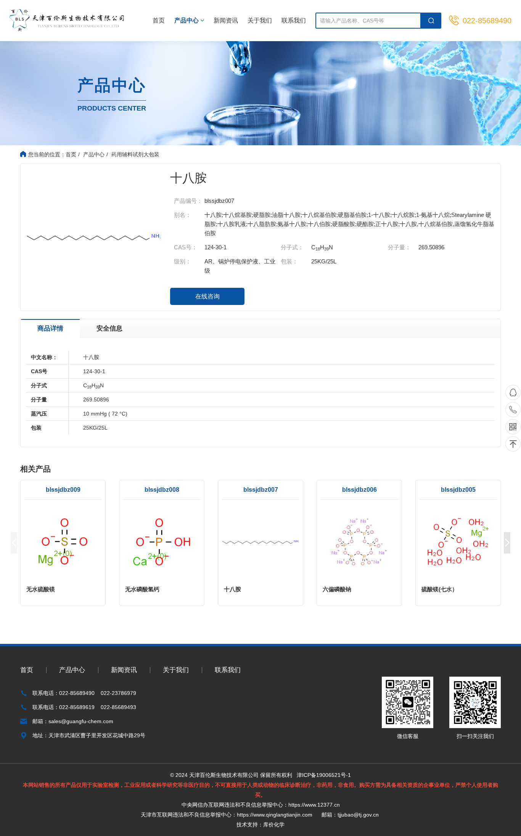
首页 (159, 20)
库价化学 (274, 825)
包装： (289, 261)
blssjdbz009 (63, 489)
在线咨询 (207, 296)
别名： (182, 215)
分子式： (292, 247)
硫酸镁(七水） (439, 589)
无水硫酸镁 (40, 589)
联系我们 (293, 20)
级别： (182, 261)
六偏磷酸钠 (337, 589)
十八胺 (232, 589)
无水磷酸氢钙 (142, 589)
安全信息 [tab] (109, 328)
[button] (507, 543)
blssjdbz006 (359, 489)
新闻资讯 (226, 20)
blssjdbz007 (260, 489)
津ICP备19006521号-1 (324, 775)
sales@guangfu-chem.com (80, 721)
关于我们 (260, 20)
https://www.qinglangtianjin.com (274, 815)
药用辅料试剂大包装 (135, 154)
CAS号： (185, 247)
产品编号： (188, 200)
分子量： (399, 247)
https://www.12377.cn (314, 805)
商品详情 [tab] (50, 328)
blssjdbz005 (458, 489)
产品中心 (187, 20)
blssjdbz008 (162, 489)
